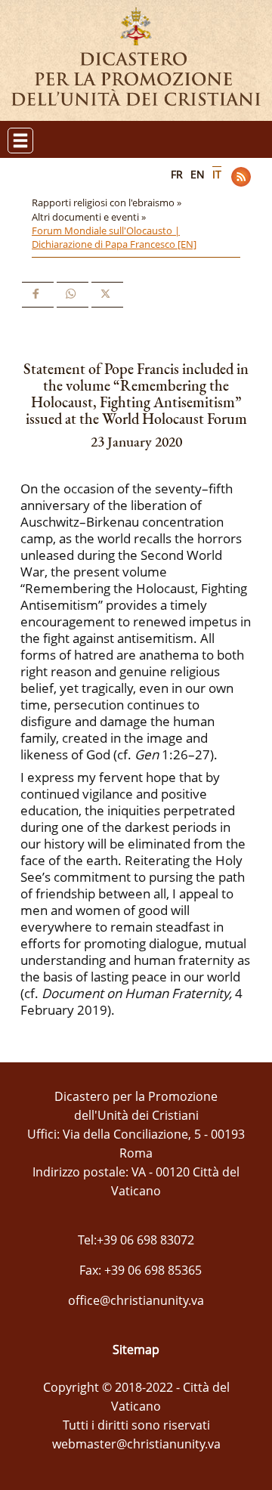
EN (197, 174)
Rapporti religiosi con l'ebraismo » (108, 202)
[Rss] (241, 177)
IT (216, 174)
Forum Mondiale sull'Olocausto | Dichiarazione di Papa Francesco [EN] (114, 237)
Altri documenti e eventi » (90, 217)
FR (177, 174)
